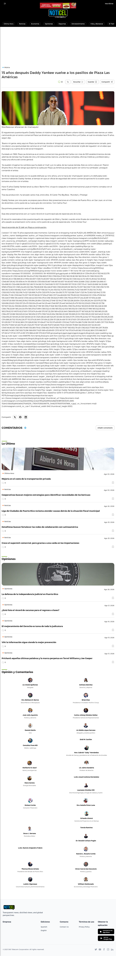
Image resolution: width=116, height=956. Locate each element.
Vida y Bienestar (96, 24)
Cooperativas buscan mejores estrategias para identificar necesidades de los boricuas (46, 495)
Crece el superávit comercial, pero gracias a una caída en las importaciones (40, 543)
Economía (35, 24)
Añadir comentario (105, 428)
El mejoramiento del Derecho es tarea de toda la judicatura (32, 626)
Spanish (44, 927)
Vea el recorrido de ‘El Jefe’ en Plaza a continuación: (24, 227)
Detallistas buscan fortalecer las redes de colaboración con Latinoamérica (40, 527)
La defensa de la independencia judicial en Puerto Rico (30, 594)
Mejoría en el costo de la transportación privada (26, 479)
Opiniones (49, 24)
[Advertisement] (58, 44)
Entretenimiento (78, 24)
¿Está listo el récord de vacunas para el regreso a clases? (30, 610)
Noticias (22, 24)
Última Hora (8, 24)
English (44, 930)
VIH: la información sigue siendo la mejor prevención (29, 642)
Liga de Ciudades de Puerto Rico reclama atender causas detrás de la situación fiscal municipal (51, 511)
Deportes (62, 24)
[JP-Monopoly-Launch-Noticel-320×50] (58, 5)
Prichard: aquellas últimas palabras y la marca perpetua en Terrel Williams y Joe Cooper (47, 658)
